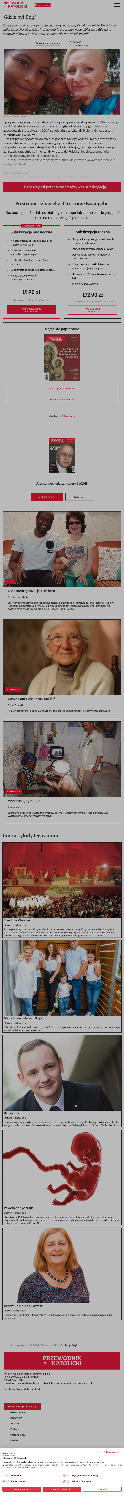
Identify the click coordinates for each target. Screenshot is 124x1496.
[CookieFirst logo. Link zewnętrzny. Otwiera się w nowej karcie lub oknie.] (8, 1454)
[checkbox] (5, 1475)
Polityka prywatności (113, 1452)
